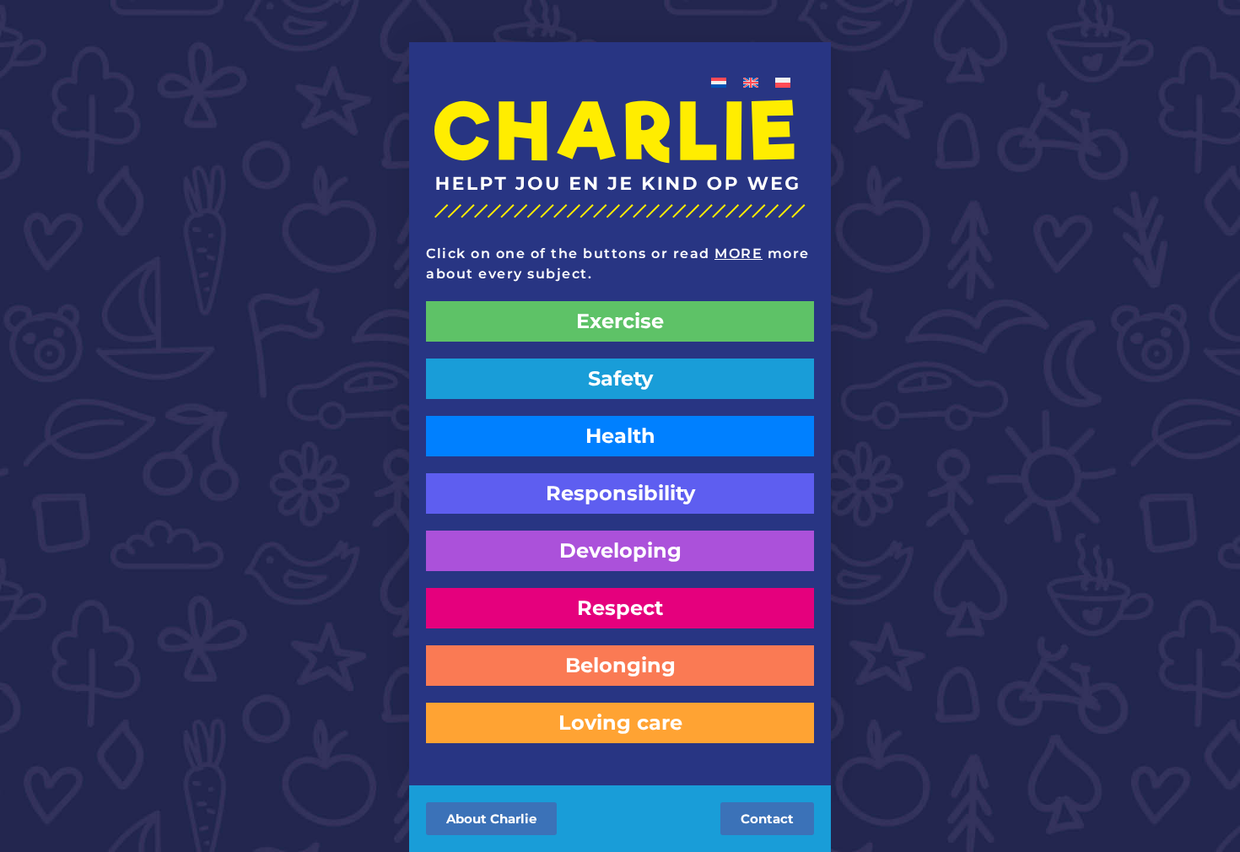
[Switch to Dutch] (719, 81)
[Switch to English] (751, 81)
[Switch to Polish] (783, 81)
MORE (738, 253)
